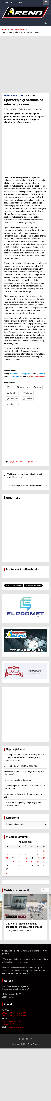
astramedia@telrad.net (12, 1024)
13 (25, 858)
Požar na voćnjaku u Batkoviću (17, 780)
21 (32, 862)
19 (19, 862)
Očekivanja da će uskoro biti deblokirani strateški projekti (24, 475)
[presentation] (43, 890)
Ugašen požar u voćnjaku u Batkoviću (20, 766)
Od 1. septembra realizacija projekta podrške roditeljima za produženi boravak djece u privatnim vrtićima (24, 757)
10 (7, 858)
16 (44, 858)
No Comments (36, 109)
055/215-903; (8, 1013)
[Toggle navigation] (5, 23)
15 (38, 858)
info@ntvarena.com (11, 1021)
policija (27, 461)
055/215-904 (20, 1013)
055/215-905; (8, 1015)
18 (13, 862)
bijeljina (12, 461)
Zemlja (21, 917)
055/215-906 (20, 1015)
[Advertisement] (25, 62)
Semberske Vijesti (13, 96)
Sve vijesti (29, 96)
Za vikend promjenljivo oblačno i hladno (26, 485)
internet (19, 461)
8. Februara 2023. (11, 109)
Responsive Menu (46, 2)
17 (7, 862)
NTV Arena (24, 109)
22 (38, 862)
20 (25, 862)
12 (19, 858)
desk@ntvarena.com (16, 1027)
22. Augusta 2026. (13, 927)
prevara (34, 461)
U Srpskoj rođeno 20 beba (20, 923)
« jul (5, 873)
